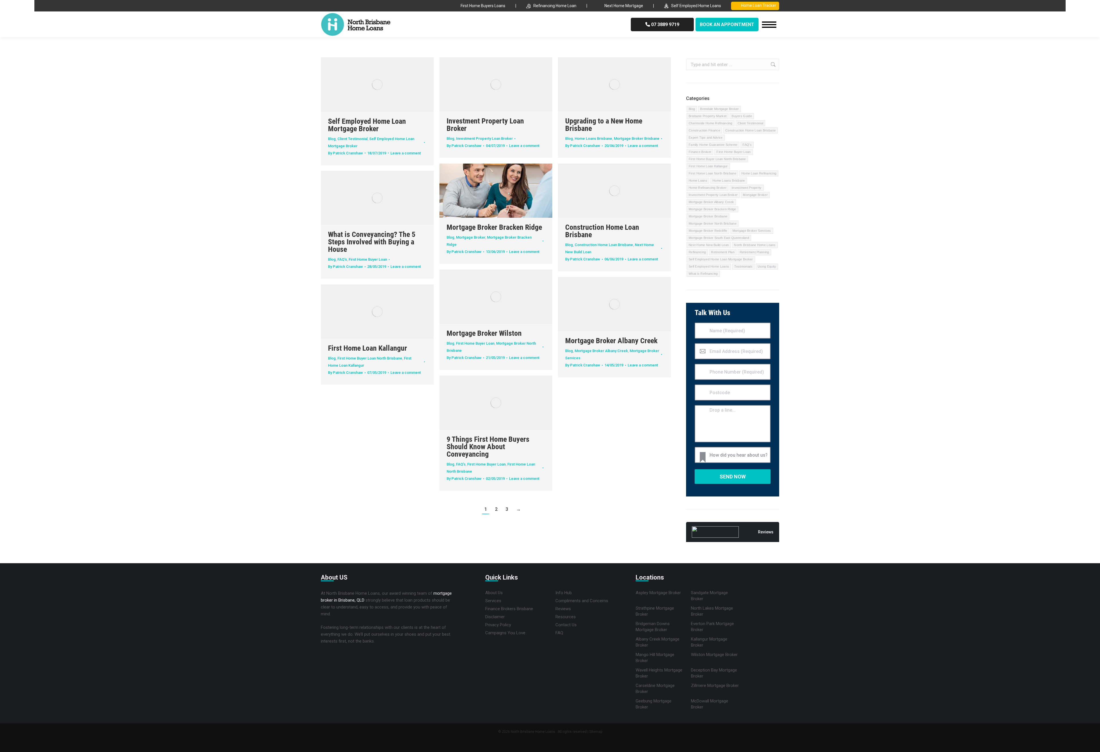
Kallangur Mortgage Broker (709, 642)
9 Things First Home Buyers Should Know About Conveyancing (488, 446)
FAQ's (342, 259)
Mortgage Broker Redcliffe (708, 230)
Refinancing (697, 252)
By (345, 153)
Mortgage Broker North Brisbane (712, 223)
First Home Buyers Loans (483, 5)
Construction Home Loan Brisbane (602, 231)
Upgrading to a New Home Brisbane (603, 125)
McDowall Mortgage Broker (709, 704)
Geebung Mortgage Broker (653, 704)
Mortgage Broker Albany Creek (611, 340)
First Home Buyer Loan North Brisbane (369, 358)
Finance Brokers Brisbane (509, 608)
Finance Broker (700, 152)
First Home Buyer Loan (368, 259)
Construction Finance (704, 130)
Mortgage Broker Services (751, 230)
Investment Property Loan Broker (485, 125)
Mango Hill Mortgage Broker (655, 657)
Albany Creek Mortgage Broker (657, 642)
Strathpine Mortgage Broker (655, 611)
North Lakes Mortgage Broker (712, 611)
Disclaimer (495, 616)
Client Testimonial (352, 139)
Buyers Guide (742, 116)
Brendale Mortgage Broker (719, 109)
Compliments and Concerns (581, 600)
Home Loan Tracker (758, 5)
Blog (332, 139)
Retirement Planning (754, 252)
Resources (565, 616)
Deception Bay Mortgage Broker (714, 673)
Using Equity (767, 266)
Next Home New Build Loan (709, 245)
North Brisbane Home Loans (755, 245)
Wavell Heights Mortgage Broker (659, 673)
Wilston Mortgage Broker (714, 654)
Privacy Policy (498, 624)
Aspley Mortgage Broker (658, 592)
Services (493, 600)
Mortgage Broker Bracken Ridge (494, 227)
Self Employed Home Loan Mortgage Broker (367, 125)
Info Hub (563, 592)
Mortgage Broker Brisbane (636, 138)
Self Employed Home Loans (696, 5)
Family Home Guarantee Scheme (713, 144)
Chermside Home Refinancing (710, 123)
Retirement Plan (722, 252)
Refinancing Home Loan (554, 5)
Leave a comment (405, 153)
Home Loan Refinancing (758, 173)
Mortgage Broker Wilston (484, 333)
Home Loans (698, 180)
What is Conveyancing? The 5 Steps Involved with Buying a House (371, 242)
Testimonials (743, 266)
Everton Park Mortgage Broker (712, 626)
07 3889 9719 (664, 24)
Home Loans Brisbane (593, 138)
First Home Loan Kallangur (367, 348)
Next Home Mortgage (623, 5)
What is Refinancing (703, 273)
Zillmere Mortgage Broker (715, 685)
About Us (494, 592)
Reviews (563, 608)
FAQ (559, 632)
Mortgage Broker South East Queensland (719, 237)
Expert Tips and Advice (706, 137)
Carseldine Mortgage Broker (655, 688)
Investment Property (747, 187)
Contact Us (566, 624)
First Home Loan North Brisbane (712, 173)
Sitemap (595, 732)
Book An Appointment (727, 24)
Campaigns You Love (505, 632)
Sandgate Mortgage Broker (709, 595)
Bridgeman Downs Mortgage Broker (653, 626)
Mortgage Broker (470, 237)
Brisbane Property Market (707, 116)
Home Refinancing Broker (707, 187)
